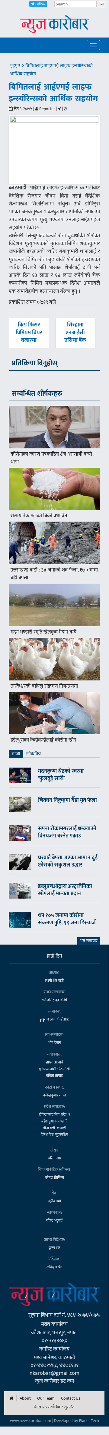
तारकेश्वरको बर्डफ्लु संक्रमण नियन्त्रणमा (44, 686)
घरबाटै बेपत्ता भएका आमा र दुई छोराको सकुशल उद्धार (68, 861)
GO (102, 4)
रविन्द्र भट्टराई (54, 1220)
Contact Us (70, 1398)
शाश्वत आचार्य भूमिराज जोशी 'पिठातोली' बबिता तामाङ (54, 1069)
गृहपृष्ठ (15, 66)
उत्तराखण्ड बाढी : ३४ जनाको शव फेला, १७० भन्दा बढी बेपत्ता (54, 574)
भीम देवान (54, 1043)
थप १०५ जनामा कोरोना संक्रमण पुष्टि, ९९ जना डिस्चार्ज (67, 919)
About (25, 1398)
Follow (39, 4)
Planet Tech (89, 1420)
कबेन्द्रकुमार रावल (54, 1095)
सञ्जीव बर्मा (54, 1201)
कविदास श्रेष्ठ (54, 1267)
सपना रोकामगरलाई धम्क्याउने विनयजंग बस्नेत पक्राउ (67, 832)
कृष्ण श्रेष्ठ (54, 1248)
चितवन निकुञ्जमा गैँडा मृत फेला (67, 800)
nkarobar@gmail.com (54, 1373)
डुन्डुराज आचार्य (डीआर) (54, 1019)
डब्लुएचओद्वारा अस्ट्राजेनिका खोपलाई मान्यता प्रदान (65, 890)
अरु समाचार (89, 940)
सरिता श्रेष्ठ (54, 1158)
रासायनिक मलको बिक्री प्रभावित (39, 516)
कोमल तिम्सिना (54, 1178)
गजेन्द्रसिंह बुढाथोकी (54, 1000)
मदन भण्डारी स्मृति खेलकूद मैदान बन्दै (43, 632)
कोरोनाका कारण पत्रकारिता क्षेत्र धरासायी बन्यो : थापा (53, 458)
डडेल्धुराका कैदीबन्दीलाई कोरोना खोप (43, 740)
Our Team (46, 1398)
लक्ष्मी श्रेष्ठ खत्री (54, 981)
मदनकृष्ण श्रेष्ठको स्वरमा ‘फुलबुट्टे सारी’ (61, 775)
